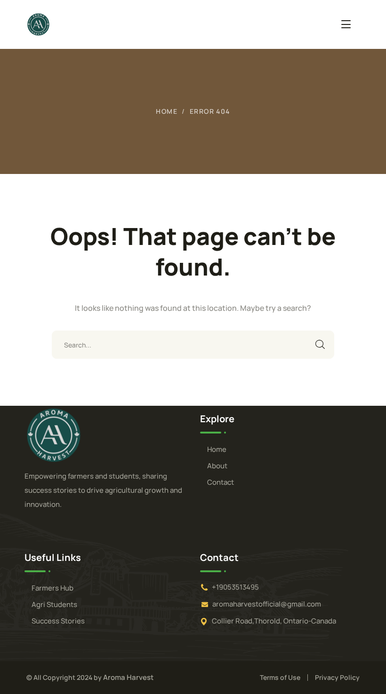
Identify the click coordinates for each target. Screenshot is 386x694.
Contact (220, 482)
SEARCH (320, 344)
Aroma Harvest (128, 677)
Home (166, 111)
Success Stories (58, 621)
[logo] (53, 434)
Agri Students (54, 604)
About (217, 466)
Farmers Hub (52, 588)
